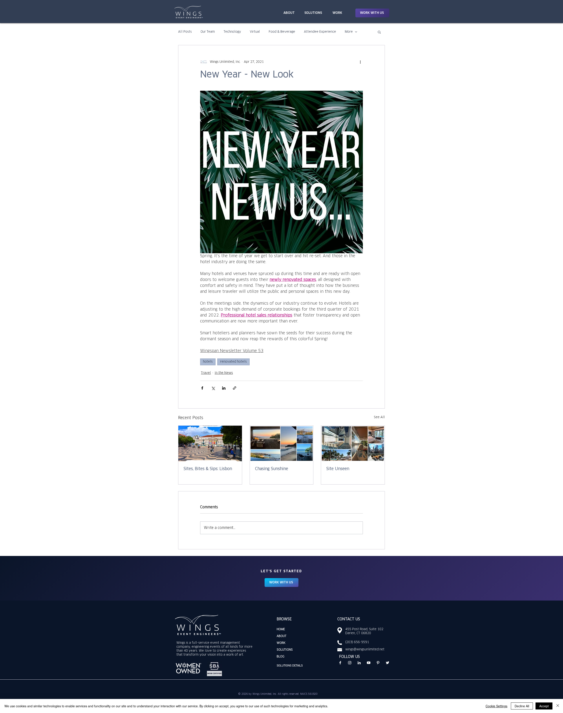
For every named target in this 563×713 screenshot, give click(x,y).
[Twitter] (387, 663)
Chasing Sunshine (271, 469)
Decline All (522, 706)
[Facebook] (340, 663)
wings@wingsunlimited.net (364, 649)
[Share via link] (234, 388)
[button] (372, 13)
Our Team (208, 31)
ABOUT (281, 636)
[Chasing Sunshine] (281, 443)
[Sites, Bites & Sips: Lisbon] (210, 443)
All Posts (185, 31)
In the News (224, 373)
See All (379, 417)
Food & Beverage (282, 31)
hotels (208, 361)
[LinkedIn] (359, 663)
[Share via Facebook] (202, 388)
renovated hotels (233, 361)
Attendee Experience (320, 31)
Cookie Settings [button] (496, 706)
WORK (281, 643)
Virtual (255, 31)
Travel (206, 373)
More (349, 31)
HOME (281, 629)
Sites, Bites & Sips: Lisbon (208, 469)
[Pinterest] (378, 663)
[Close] (557, 705)
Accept (544, 706)
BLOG (280, 656)
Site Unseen (337, 469)
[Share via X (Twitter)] (213, 388)
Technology (232, 31)
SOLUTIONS (285, 649)
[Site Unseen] (353, 443)
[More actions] (360, 62)
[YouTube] (368, 663)
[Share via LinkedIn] (224, 388)
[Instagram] (349, 663)
